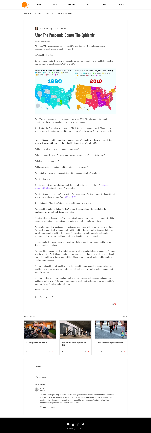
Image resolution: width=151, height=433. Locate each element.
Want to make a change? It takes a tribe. (111, 342)
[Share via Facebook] (36, 297)
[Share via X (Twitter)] (41, 297)
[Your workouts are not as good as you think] (76, 330)
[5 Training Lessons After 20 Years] (40, 330)
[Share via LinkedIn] (46, 297)
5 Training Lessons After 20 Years (36, 342)
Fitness (38, 13)
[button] (125, 13)
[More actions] (115, 28)
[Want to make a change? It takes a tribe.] (111, 330)
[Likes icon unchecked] (41, 407)
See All (125, 316)
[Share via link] (52, 297)
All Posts (27, 13)
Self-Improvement (65, 13)
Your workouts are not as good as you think (74, 343)
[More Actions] (115, 389)
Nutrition (49, 13)
